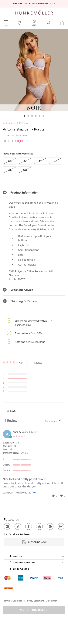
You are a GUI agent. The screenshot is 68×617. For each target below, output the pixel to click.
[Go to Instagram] (7, 526)
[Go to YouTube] (39, 526)
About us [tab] (16, 556)
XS (10, 161)
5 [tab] (40, 116)
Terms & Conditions (14, 600)
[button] (53, 495)
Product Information (24, 193)
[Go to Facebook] (28, 526)
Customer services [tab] (23, 562)
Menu (6, 26)
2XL (25, 170)
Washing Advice (21, 290)
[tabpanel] (34, 70)
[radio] (15, 374)
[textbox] (62, 422)
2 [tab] (28, 116)
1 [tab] (24, 116)
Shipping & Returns (24, 301)
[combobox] (53, 421)
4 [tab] (36, 116)
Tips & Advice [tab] (19, 569)
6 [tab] (43, 116)
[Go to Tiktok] (18, 526)
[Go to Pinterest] (50, 526)
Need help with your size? (18, 153)
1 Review (22, 123)
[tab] (34, 192)
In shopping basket (34, 610)
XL (10, 170)
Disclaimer (51, 600)
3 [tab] (32, 116)
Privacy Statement (35, 600)
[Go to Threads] (61, 526)
